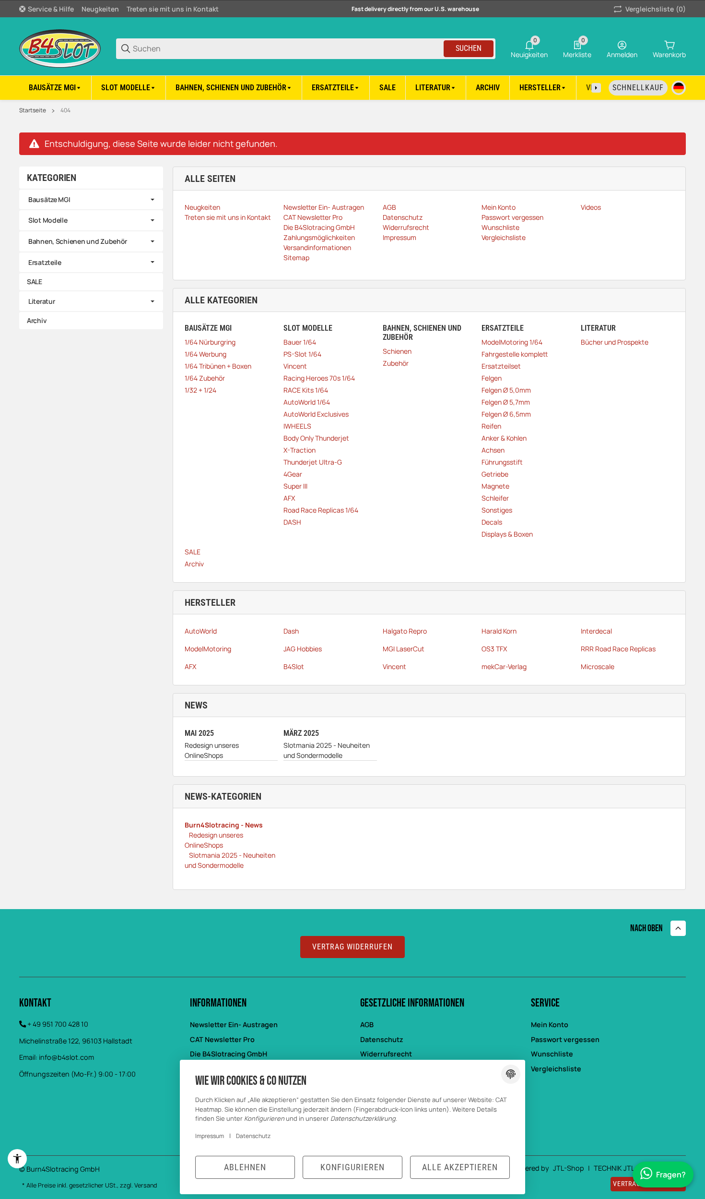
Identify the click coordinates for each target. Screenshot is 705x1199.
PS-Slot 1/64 (302, 354)
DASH (292, 522)
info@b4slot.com (66, 1057)
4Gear (292, 474)
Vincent (295, 366)
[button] (543, 88)
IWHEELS (297, 426)
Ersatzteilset (501, 366)
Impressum (209, 1136)
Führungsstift (502, 462)
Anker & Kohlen (504, 438)
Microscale (597, 666)
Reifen (491, 426)
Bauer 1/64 (299, 342)
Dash (291, 630)
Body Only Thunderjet (316, 438)
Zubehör (396, 363)
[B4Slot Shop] (60, 47)
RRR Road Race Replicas (618, 648)
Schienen (397, 351)
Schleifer (495, 498)
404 (65, 110)
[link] (91, 200)
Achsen (493, 450)
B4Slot (293, 666)
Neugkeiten (100, 8)
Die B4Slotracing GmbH (228, 1053)
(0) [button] (655, 8)
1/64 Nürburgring (210, 342)
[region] (352, 87)
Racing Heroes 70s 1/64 (319, 378)
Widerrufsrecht (386, 1053)
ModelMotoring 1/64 (512, 342)
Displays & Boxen (507, 534)
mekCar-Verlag (504, 666)
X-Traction (299, 450)
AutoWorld (201, 630)
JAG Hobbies (302, 648)
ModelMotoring (208, 648)
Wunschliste (552, 1053)
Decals (492, 522)
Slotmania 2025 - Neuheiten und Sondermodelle (326, 750)
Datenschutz (381, 1039)
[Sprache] (678, 88)
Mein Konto (549, 1024)
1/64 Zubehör (205, 378)
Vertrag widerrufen (352, 946)
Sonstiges (497, 510)
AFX (289, 498)
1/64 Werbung (205, 354)
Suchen (469, 48)
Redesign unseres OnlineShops (212, 750)
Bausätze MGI (49, 199)
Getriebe (495, 474)
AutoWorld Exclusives (316, 414)
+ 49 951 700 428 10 (57, 1024)
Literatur (41, 301)
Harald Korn (499, 630)
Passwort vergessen (565, 1039)
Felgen (492, 378)
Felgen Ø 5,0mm (506, 390)
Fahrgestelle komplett (515, 354)
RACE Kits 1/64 (305, 390)
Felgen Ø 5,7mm (506, 402)
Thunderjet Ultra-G (312, 462)
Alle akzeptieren (460, 1167)
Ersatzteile (44, 262)
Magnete (495, 486)
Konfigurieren (352, 1167)
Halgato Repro (405, 630)
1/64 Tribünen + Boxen (218, 366)
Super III (295, 486)
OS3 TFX (494, 648)
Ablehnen (245, 1167)
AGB (367, 1024)
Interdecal (596, 630)
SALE (192, 551)
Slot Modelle (48, 220)
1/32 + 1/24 (200, 390)
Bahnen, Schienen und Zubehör (77, 241)
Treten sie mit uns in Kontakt (173, 8)
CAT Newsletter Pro (222, 1039)
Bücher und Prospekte (614, 342)
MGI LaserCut (403, 648)
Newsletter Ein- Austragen (234, 1024)
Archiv (194, 563)
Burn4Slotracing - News (224, 824)
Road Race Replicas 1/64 (320, 510)
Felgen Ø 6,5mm (506, 414)
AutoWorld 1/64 (306, 402)
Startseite (32, 110)
